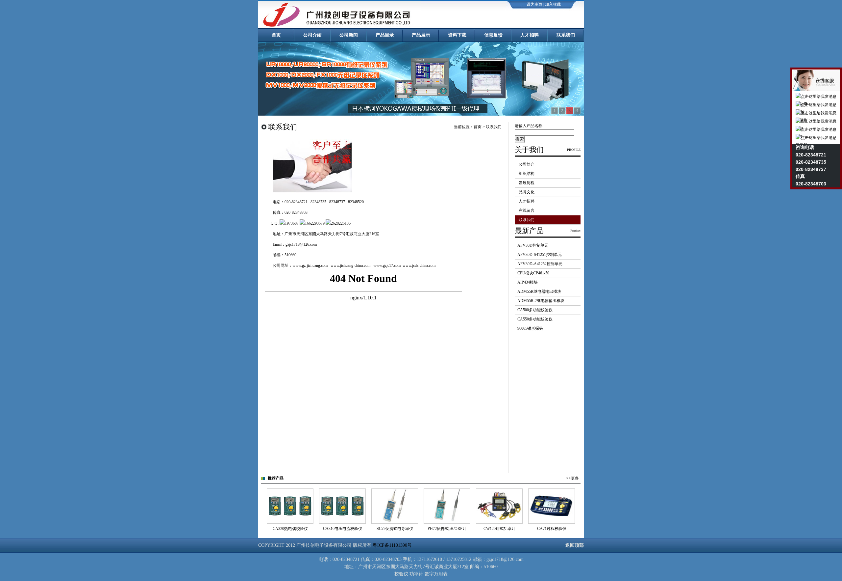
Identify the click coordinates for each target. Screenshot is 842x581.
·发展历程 (525, 182)
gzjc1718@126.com (301, 244)
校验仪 (401, 573)
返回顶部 (574, 545)
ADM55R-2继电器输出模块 (540, 300)
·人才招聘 (525, 201)
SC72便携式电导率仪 (395, 528)
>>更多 (572, 478)
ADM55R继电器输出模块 (539, 291)
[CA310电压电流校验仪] (342, 522)
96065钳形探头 (530, 328)
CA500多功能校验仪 (535, 310)
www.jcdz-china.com (419, 265)
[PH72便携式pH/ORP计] (447, 522)
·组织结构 (525, 173)
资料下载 (457, 35)
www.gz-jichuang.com (310, 265)
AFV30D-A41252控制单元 (539, 264)
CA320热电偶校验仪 (290, 528)
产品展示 (421, 35)
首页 (276, 35)
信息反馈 (493, 35)
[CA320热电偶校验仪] (290, 522)
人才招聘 (529, 35)
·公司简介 (525, 164)
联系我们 (566, 35)
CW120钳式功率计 (499, 528)
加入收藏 (553, 4)
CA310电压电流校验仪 (342, 528)
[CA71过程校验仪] (551, 522)
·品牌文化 (525, 192)
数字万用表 (436, 573)
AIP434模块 (527, 282)
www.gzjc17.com (387, 265)
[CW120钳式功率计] (499, 522)
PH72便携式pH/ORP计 (447, 528)
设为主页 (534, 4)
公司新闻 (348, 35)
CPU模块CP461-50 (533, 273)
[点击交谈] (282, 223)
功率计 (416, 573)
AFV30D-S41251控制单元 (539, 254)
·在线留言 (525, 210)
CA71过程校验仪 (551, 528)
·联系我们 (525, 219)
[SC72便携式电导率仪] (394, 522)
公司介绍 (312, 35)
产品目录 (385, 35)
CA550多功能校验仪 (535, 319)
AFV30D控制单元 (532, 245)
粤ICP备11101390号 (392, 545)
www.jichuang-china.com (350, 265)
